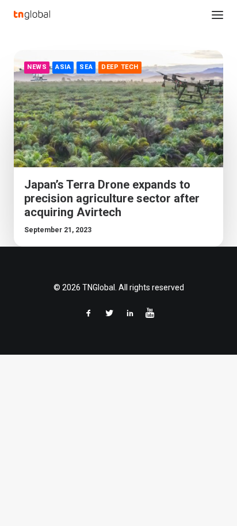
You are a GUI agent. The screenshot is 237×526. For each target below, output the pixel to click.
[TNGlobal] (32, 15)
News (37, 67)
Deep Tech (120, 67)
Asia (63, 67)
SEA (86, 67)
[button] (217, 15)
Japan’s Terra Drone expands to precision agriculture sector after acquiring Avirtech (112, 198)
